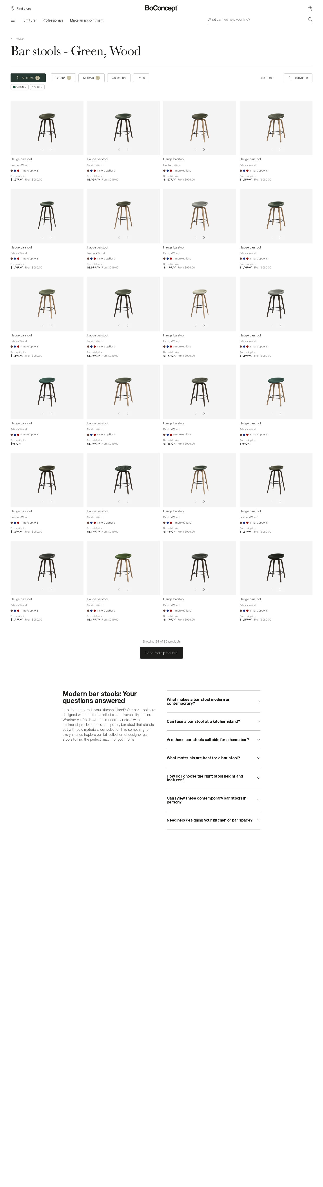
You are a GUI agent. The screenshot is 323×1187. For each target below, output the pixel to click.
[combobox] (260, 19)
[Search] (310, 19)
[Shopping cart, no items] (310, 8)
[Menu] (12, 20)
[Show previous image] (42, 149)
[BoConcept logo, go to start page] (162, 8)
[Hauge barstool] (47, 128)
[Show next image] (51, 149)
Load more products (161, 653)
